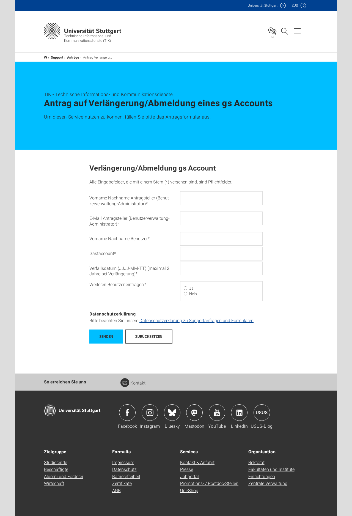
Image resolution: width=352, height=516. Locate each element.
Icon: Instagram (150, 412)
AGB (116, 490)
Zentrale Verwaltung (267, 483)
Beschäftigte (56, 469)
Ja (191, 288)
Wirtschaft (54, 483)
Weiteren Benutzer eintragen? (117, 284)
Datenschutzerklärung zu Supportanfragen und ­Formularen (196, 320)
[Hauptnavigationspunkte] (297, 31)
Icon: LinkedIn (239, 412)
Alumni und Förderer (63, 476)
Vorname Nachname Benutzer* (119, 238)
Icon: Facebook (127, 412)
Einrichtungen (261, 476)
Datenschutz (124, 469)
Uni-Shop (189, 490)
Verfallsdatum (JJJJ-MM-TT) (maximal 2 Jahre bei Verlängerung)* (129, 271)
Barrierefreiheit (126, 476)
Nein (193, 293)
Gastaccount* (102, 253)
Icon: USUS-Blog (262, 412)
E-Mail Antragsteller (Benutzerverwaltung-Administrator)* (129, 221)
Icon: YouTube (217, 412)
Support (57, 57)
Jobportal (189, 476)
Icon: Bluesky (172, 412)
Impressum (123, 462)
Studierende (55, 462)
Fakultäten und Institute (271, 469)
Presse (186, 469)
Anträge (73, 57)
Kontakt (137, 383)
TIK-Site (45, 57)
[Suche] (284, 31)
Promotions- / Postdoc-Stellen (209, 483)
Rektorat (256, 462)
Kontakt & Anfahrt (197, 462)
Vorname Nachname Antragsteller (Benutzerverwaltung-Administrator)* (129, 200)
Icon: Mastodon (194, 412)
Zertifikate (122, 483)
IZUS (294, 5)
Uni (262, 5)
